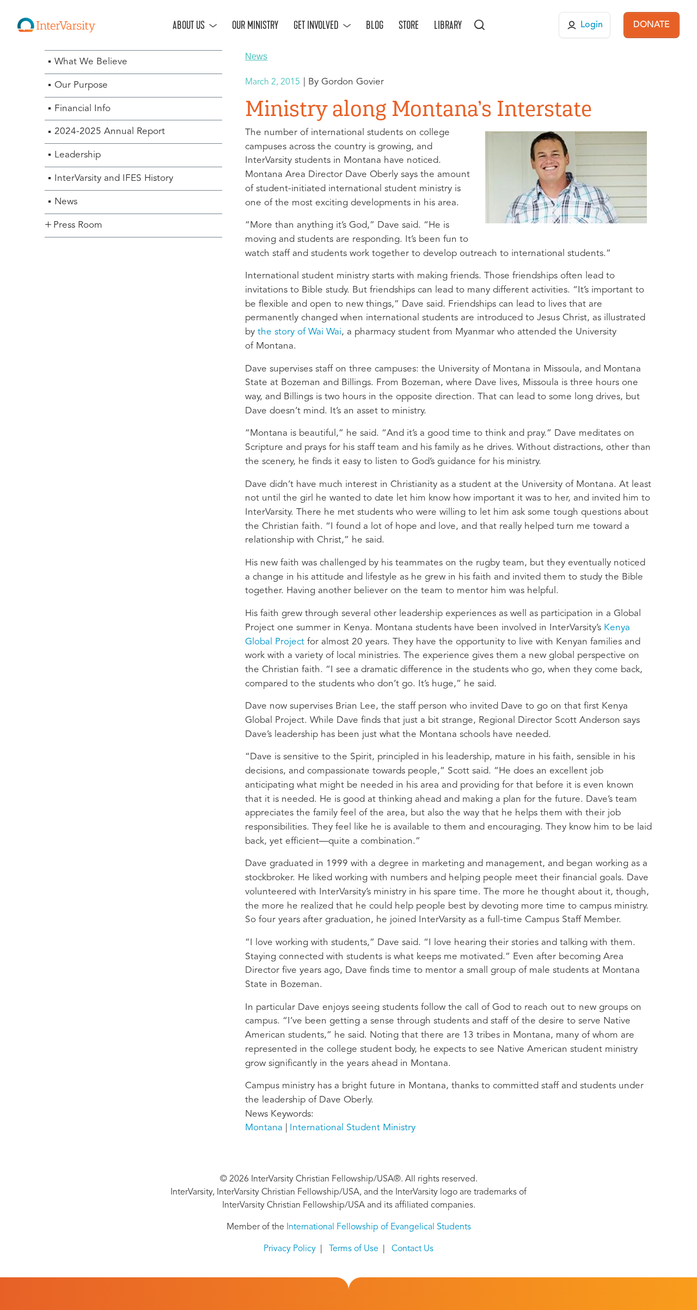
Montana (264, 1127)
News (65, 201)
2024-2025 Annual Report (109, 131)
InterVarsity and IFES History (113, 178)
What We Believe (90, 61)
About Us (189, 25)
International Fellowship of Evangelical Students (378, 1227)
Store (409, 25)
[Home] (56, 25)
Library (448, 25)
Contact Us (412, 1249)
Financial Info (82, 108)
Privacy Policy (290, 1249)
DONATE (651, 25)
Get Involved (316, 25)
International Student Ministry (352, 1127)
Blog (374, 25)
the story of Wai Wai (299, 332)
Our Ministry (255, 25)
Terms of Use (353, 1249)
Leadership (77, 155)
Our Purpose (81, 85)
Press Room (77, 225)
